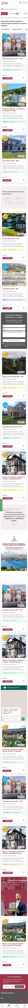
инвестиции (19, 29)
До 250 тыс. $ (19, 199)
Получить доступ (14, 884)
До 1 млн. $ (19, 203)
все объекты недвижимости (13, 17)
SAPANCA (6, 29)
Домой (2, 17)
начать (14, 524)
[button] (5, 329)
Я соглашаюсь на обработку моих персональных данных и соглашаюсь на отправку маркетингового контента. (15, 345)
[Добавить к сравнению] (24, 77)
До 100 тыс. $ (8, 199)
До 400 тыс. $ (9, 203)
